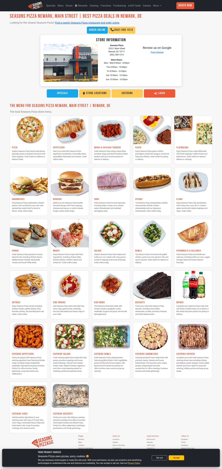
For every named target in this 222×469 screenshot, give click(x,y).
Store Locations (96, 93)
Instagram (184, 445)
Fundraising (119, 5)
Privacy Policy (133, 463)
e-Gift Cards (134, 5)
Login (161, 93)
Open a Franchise (119, 445)
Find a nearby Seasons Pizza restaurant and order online (87, 22)
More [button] (156, 5)
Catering (94, 5)
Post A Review (157, 52)
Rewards (82, 5)
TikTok (183, 442)
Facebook (184, 439)
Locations (116, 439)
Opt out (159, 458)
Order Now (185, 5)
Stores (69, 5)
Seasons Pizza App (187, 448)
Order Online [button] (97, 30)
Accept (176, 458)
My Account (151, 439)
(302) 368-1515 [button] (123, 30)
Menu (61, 5)
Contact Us (151, 448)
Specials (50, 5)
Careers (147, 5)
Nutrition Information (85, 448)
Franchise (106, 5)
